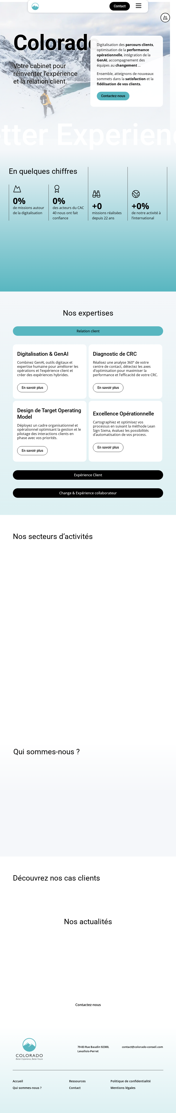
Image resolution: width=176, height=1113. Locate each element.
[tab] (88, 331)
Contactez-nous (88, 1004)
